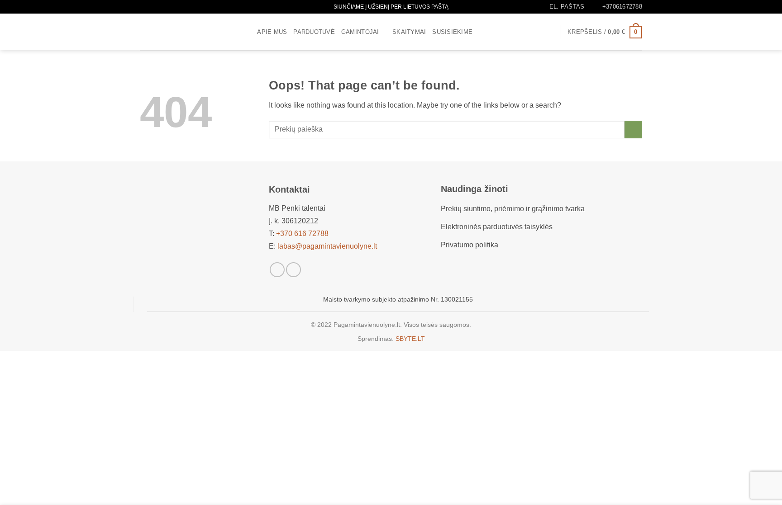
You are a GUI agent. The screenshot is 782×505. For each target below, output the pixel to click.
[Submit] (633, 129)
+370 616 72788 (302, 233)
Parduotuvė (314, 31)
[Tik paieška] (247, 32)
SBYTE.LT (410, 338)
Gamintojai (360, 31)
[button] (549, 32)
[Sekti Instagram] (293, 269)
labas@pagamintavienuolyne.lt (327, 246)
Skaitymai (409, 31)
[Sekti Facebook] (277, 269)
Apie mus (272, 31)
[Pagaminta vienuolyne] (185, 32)
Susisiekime (452, 31)
